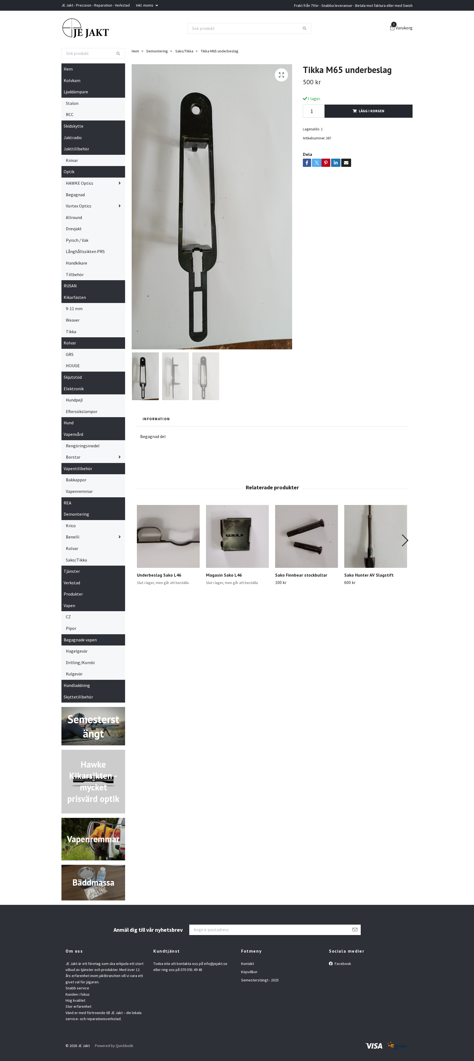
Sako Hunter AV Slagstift (369, 575)
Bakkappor (76, 479)
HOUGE (73, 365)
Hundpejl (74, 400)
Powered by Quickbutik (114, 1045)
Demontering (76, 514)
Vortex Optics (78, 206)
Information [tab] (156, 419)
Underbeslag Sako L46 (159, 575)
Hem (68, 69)
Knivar (72, 160)
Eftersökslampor (81, 411)
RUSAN (70, 285)
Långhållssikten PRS (85, 251)
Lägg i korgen (371, 111)
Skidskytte (73, 126)
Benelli (72, 537)
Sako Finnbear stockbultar (301, 575)
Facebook (342, 963)
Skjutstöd (73, 377)
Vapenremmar (79, 491)
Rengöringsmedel (83, 445)
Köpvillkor (249, 971)
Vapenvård (73, 434)
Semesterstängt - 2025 (260, 980)
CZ (68, 616)
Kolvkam (72, 80)
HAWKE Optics (79, 183)
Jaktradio (73, 137)
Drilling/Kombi (80, 662)
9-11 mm (74, 308)
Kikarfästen (75, 297)
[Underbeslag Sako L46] (168, 536)
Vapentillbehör (78, 468)
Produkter (73, 594)
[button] (404, 540)
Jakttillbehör (76, 148)
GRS (70, 354)
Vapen (69, 605)
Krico (71, 525)
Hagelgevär (77, 651)
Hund (69, 422)
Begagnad (75, 194)
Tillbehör (75, 274)
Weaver (73, 320)
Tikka (71, 331)
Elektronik (74, 388)
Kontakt (247, 963)
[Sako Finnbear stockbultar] (306, 536)
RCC (70, 114)
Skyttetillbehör (78, 697)
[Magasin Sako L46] (237, 536)
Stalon (72, 103)
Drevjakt (74, 228)
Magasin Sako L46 (224, 575)
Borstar (73, 457)
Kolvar (70, 343)
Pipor (71, 628)
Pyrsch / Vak (77, 240)
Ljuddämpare (76, 91)
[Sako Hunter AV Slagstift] (375, 536)
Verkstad (72, 582)
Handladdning (77, 685)
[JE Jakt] (85, 28)
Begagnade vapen (80, 639)
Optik (69, 171)
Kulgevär (74, 674)
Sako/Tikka (76, 560)
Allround (74, 217)
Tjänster (72, 571)
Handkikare (76, 263)
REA (67, 503)
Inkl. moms (145, 5)
